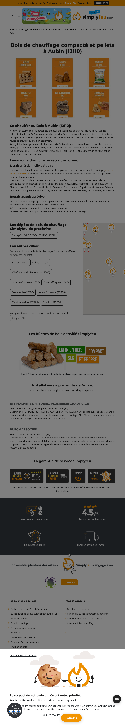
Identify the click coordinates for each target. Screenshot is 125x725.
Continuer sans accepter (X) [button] (23, 655)
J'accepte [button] (71, 718)
